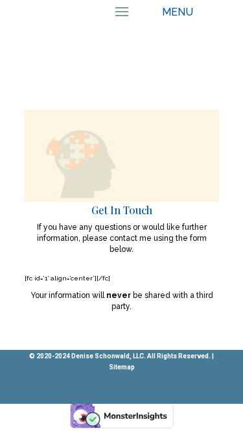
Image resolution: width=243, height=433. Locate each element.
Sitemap (122, 367)
